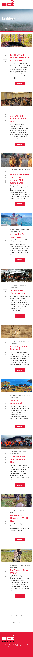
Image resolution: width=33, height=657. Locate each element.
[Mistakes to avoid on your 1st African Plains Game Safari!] (16, 160)
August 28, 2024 (14, 397)
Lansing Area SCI (16, 50)
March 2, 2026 (17, 112)
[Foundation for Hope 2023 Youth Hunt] (16, 500)
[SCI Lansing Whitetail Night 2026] (16, 99)
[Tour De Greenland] (16, 385)
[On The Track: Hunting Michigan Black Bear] (16, 40)
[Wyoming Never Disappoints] (16, 331)
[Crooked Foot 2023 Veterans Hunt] (16, 442)
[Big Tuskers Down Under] (16, 555)
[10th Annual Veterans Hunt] (16, 275)
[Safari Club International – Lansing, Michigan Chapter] (8, 638)
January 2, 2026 (17, 231)
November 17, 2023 (14, 453)
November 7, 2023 (14, 512)
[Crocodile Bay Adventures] (16, 219)
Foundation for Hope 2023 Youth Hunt (19, 518)
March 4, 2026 (17, 52)
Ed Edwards (14, 108)
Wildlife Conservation (24, 110)
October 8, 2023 (14, 567)
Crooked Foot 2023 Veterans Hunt (17, 459)
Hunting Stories (25, 50)
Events (20, 285)
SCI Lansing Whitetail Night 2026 (18, 118)
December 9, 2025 (14, 287)
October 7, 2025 (13, 343)
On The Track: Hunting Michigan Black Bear (19, 58)
